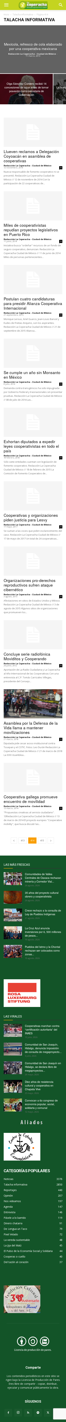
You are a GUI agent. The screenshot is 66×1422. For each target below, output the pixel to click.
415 (42, 840)
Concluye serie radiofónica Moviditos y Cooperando (27, 656)
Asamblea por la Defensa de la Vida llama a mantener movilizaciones (31, 727)
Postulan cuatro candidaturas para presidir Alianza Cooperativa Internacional (33, 303)
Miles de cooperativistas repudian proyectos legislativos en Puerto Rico (31, 229)
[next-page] (51, 840)
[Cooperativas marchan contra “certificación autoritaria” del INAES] (13, 1030)
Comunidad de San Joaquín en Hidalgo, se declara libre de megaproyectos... (43, 1066)
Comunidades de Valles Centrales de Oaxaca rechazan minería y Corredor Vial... (43, 877)
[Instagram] (18, 1412)
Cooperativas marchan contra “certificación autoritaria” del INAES (42, 1029)
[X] (48, 1412)
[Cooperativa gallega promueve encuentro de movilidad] (33, 777)
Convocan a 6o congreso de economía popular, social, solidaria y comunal (41, 1104)
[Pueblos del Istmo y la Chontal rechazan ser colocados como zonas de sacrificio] (13, 951)
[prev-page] (14, 840)
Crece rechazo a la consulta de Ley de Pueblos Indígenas (43, 912)
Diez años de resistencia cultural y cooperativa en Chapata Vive (39, 1085)
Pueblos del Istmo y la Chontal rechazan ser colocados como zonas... (42, 950)
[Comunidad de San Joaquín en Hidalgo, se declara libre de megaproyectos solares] (13, 1067)
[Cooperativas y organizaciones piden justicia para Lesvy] (33, 495)
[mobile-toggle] (6, 5)
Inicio (6, 14)
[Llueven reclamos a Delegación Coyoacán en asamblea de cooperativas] (33, 132)
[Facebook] (8, 1412)
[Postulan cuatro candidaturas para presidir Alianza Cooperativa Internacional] (33, 279)
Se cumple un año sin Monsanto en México (32, 375)
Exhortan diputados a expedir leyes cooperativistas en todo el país (31, 446)
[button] (61, 5)
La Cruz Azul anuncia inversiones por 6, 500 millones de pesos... (43, 931)
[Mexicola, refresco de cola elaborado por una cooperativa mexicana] (33, 49)
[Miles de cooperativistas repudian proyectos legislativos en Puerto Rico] (33, 205)
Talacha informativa (23, 14)
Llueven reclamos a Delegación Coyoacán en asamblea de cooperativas (31, 156)
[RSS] (28, 1412)
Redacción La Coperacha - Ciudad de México (32, 53)
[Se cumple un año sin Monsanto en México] (33, 353)
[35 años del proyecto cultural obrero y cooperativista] (13, 897)
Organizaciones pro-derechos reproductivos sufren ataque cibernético (30, 585)
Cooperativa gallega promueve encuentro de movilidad (31, 799)
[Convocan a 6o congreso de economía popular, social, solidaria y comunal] (13, 1105)
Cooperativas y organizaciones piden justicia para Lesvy (31, 517)
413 (23, 840)
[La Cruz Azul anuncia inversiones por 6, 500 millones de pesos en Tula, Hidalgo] (13, 932)
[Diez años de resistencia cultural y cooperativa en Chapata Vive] (13, 1086)
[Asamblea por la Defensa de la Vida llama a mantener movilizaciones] (33, 703)
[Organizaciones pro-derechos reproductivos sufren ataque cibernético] (33, 561)
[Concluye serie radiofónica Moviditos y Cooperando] (33, 634)
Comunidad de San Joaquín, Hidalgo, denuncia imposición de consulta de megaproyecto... (43, 1048)
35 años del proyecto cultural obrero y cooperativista (41, 894)
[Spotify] (38, 1412)
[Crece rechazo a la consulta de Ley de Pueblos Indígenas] (13, 915)
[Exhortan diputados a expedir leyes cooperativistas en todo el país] (33, 422)
